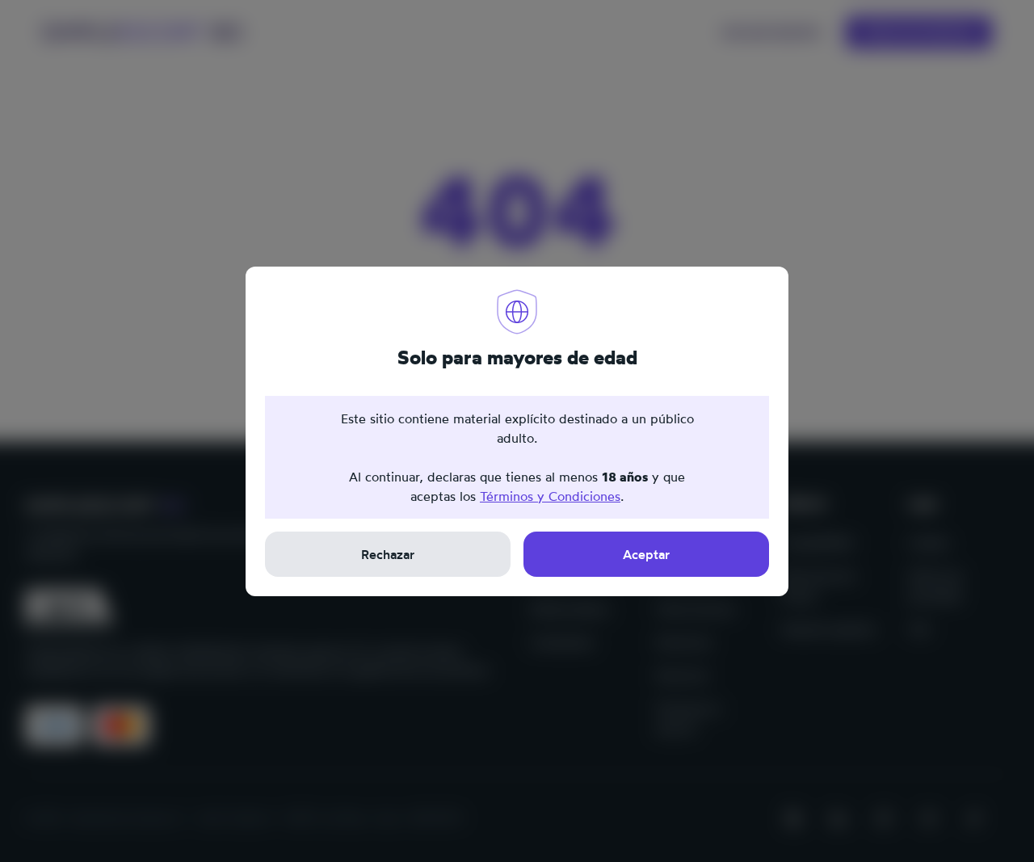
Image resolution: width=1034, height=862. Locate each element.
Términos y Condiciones (550, 496)
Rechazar (387, 554)
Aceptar (646, 554)
